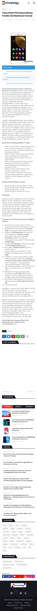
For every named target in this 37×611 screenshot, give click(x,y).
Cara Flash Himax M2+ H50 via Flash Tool (19, 83)
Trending (17, 547)
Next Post (30, 392)
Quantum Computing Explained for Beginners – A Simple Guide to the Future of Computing (19, 497)
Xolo (4, 550)
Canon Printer (19, 561)
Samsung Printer (22, 565)
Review (5, 544)
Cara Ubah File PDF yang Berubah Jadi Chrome (20, 412)
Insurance (6, 535)
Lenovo (5, 538)
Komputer (30, 535)
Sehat (31, 544)
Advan (11, 525)
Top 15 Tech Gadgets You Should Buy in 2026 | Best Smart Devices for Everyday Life (18, 506)
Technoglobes (14, 600)
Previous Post (7, 392)
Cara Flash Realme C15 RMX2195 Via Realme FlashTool (23, 438)
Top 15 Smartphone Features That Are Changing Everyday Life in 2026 (17, 471)
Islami (22, 535)
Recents (18, 407)
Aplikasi (5, 528)
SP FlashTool (13, 544)
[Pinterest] (13, 336)
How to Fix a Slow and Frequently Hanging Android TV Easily (18, 455)
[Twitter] (9, 336)
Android (24, 525)
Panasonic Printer (8, 565)
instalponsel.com (12, 605)
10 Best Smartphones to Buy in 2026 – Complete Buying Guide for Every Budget (18, 480)
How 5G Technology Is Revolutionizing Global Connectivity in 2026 (17, 488)
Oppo (4, 541)
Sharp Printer (7, 568)
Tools (10, 547)
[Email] (23, 336)
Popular (8, 407)
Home (4, 9)
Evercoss (28, 528)
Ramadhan (20, 541)
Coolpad (19, 528)
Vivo (30, 547)
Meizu (12, 538)
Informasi (28, 532)
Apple (12, 528)
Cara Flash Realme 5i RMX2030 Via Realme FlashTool (23, 421)
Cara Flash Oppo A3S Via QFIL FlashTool (22, 429)
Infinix (20, 532)
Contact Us (18, 603)
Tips (4, 547)
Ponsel (11, 541)
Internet (15, 535)
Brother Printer (7, 561)
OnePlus (26, 538)
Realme (29, 541)
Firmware (6, 532)
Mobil (18, 538)
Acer (4, 525)
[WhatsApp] (18, 336)
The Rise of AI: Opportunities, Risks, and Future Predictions (17, 514)
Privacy (26, 603)
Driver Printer (18, 608)
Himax (9, 9)
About (10, 603)
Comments (29, 407)
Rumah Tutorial (25, 605)
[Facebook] (4, 336)
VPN (24, 547)
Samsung (23, 544)
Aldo (17, 525)
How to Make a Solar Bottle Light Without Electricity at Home (18, 463)
